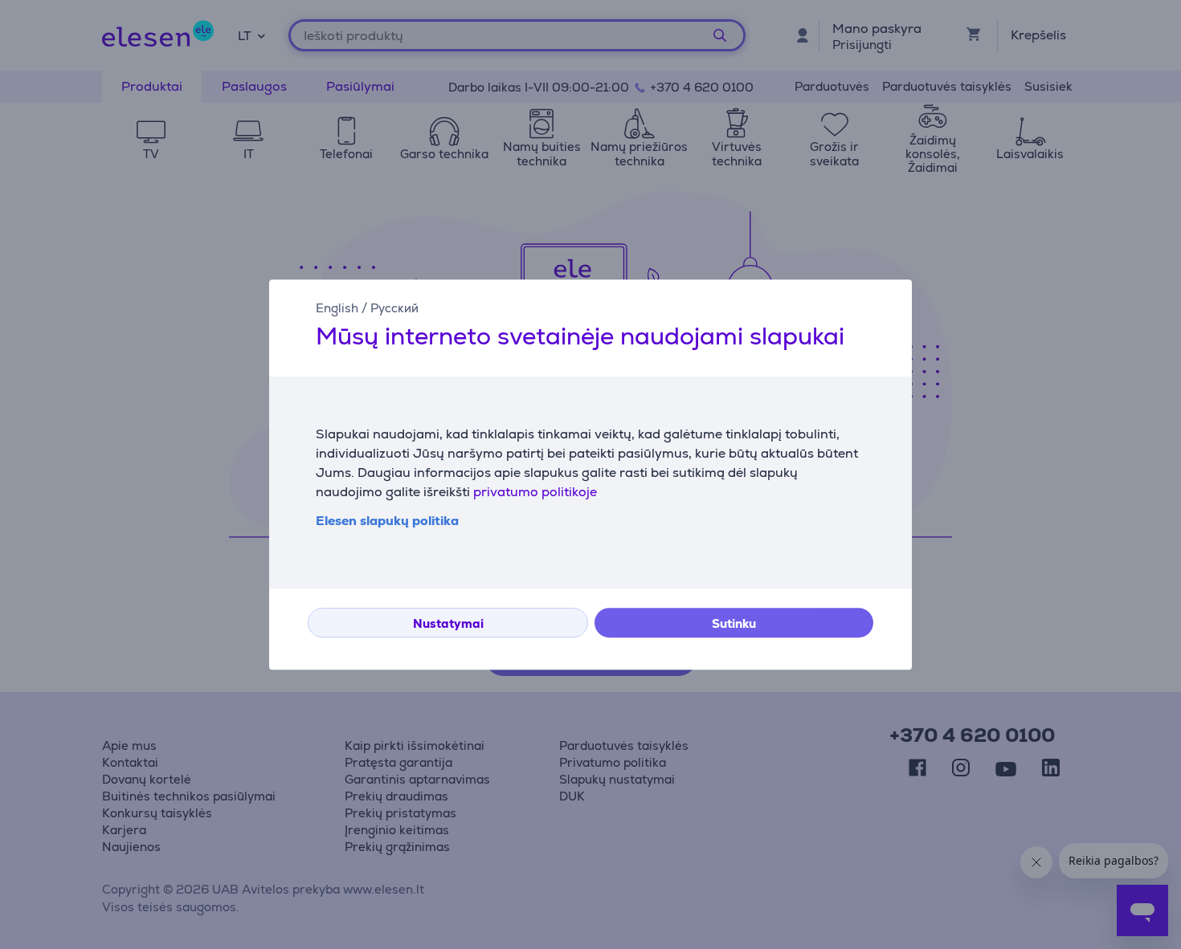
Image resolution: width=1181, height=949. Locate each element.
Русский (394, 308)
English (337, 308)
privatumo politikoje (535, 491)
